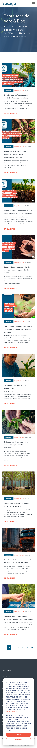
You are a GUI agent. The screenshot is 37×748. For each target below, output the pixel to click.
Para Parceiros (6, 676)
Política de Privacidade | (14, 745)
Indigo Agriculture (19, 90)
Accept (18, 735)
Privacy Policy (11, 712)
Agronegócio (9, 90)
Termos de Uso (25, 745)
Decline (18, 740)
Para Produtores (6, 670)
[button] (33, 3)
